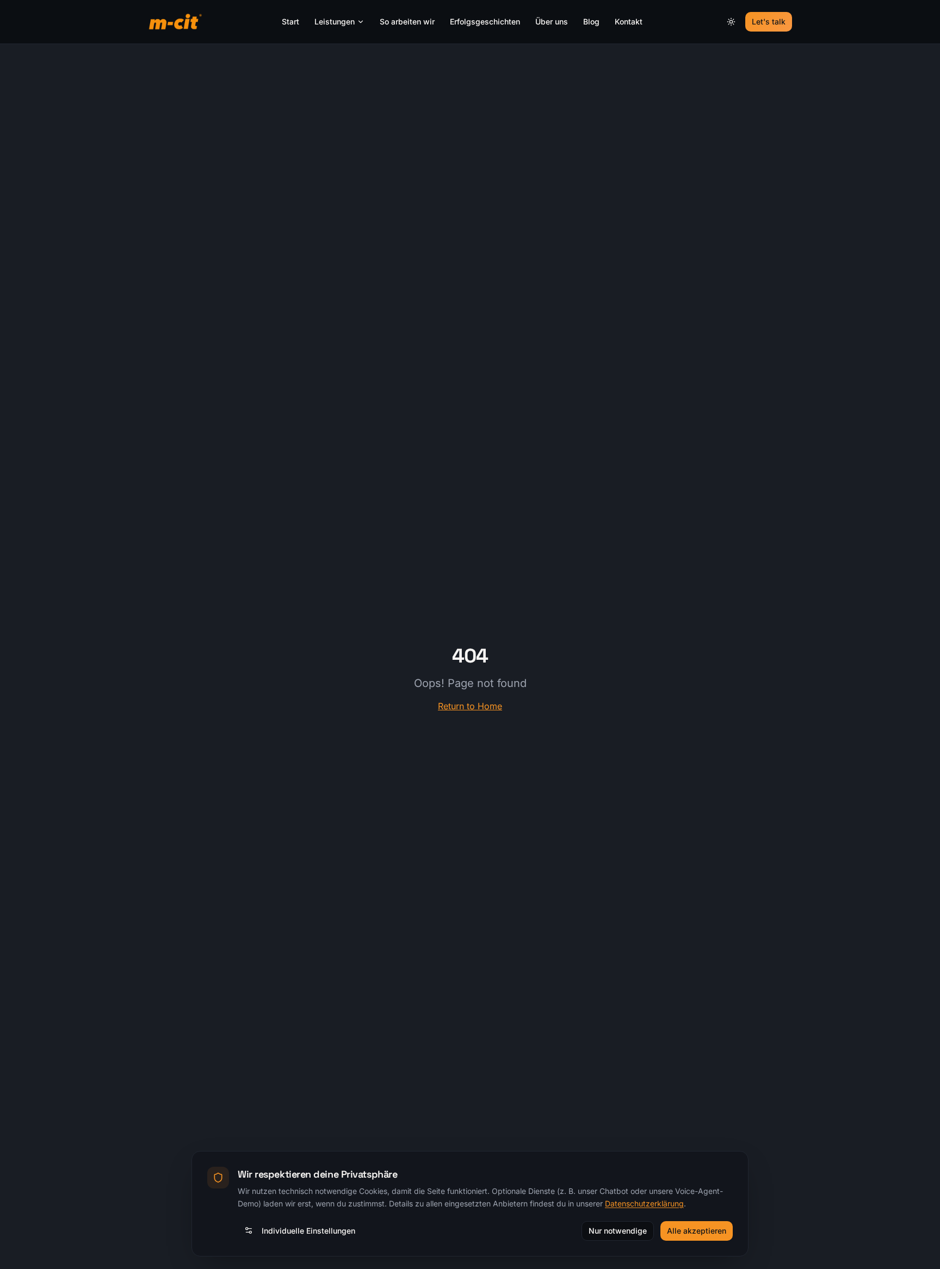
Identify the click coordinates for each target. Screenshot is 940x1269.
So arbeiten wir (407, 21)
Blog (591, 21)
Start (290, 21)
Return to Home (470, 706)
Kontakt (628, 21)
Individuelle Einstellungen (308, 1230)
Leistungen (334, 21)
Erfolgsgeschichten (485, 21)
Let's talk (769, 21)
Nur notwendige (618, 1230)
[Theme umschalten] (731, 22)
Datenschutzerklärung (644, 1203)
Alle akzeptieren (696, 1230)
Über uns (551, 21)
